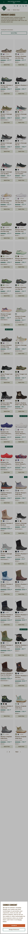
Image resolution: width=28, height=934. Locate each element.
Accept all (14, 925)
